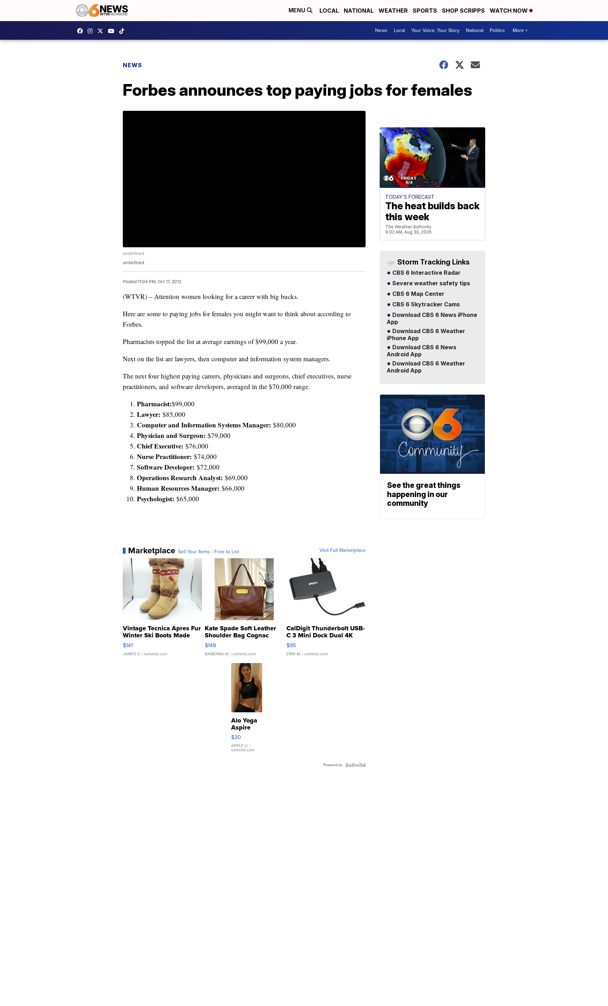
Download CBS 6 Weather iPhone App (426, 335)
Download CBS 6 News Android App (421, 351)
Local (329, 10)
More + (520, 30)
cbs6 (92, 31)
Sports (425, 10)
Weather (393, 10)
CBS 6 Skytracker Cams (425, 304)
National (359, 10)
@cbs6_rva (123, 31)
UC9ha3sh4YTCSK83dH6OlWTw (113, 31)
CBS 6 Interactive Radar (426, 273)
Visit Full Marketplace (342, 550)
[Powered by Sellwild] (355, 765)
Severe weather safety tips (430, 283)
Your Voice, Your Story (435, 30)
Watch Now (509, 10)
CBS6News (81, 31)
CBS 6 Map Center (417, 294)
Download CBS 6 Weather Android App (426, 367)
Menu (298, 10)
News (381, 30)
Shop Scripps (463, 10)
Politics (497, 30)
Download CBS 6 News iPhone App (432, 318)
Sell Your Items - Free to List (208, 551)
